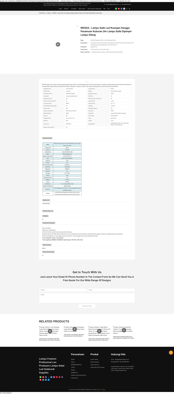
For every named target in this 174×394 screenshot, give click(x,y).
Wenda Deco (42, 13)
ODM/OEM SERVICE (76, 364)
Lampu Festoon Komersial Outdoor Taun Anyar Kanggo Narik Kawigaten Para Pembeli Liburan (123, 337)
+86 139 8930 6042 (126, 4)
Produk (49, 13)
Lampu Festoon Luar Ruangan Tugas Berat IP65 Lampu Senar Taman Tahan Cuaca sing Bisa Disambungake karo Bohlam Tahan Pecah (50, 339)
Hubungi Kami (74, 377)
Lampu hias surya (94, 364)
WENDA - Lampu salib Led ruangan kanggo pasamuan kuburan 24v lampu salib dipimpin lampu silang (77, 13)
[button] (109, 8)
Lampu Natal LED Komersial (97, 367)
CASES (73, 367)
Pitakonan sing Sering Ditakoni (78, 375)
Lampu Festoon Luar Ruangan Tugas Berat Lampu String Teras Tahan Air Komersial (74, 335)
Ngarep (73, 359)
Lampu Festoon (94, 359)
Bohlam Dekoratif (94, 362)
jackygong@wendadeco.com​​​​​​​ (112, 4)
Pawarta (73, 370)
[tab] (87, 81)
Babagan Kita (74, 372)
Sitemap (103, 389)
